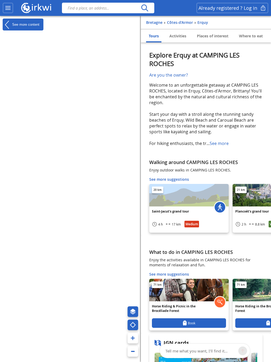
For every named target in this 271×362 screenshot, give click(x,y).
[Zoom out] (133, 351)
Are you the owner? (168, 75)
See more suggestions (169, 179)
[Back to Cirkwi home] (36, 8)
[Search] (144, 8)
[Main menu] (8, 8)
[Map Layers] (133, 311)
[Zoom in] (133, 338)
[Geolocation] (133, 325)
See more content (25, 24)
